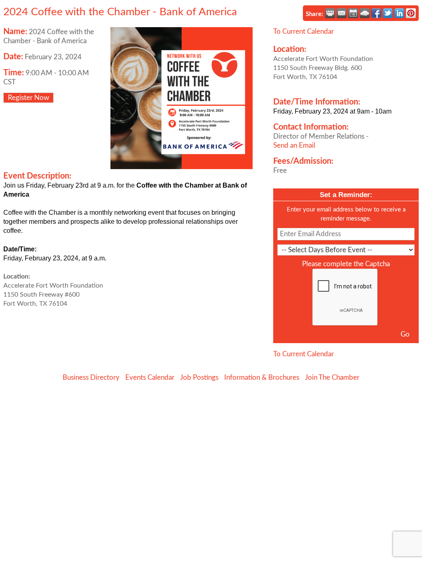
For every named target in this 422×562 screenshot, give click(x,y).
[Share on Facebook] (376, 13)
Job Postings (199, 377)
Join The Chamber (332, 377)
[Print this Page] (330, 13)
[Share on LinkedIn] (399, 13)
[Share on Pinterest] (411, 13)
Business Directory (91, 377)
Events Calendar (149, 377)
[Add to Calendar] (353, 13)
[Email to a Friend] (342, 13)
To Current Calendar (303, 31)
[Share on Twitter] (388, 13)
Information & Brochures (261, 377)
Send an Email (294, 145)
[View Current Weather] (365, 13)
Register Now (28, 97)
